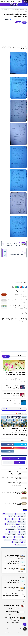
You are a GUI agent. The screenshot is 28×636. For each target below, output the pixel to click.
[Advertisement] (14, 35)
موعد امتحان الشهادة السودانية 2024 (20, 294)
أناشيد (7, 519)
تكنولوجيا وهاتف (21, 529)
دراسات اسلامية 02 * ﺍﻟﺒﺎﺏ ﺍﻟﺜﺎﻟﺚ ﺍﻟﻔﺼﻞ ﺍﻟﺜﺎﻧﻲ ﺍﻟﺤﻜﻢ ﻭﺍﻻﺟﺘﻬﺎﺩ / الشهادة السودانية (18, 306)
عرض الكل (6, 356)
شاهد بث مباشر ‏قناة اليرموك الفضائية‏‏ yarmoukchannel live (14, 483)
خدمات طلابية (12, 531)
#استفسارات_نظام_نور (20, 513)
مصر (23, 542)
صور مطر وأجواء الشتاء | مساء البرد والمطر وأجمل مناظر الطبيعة (11, 493)
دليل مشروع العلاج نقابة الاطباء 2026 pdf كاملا (11, 606)
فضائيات (16, 537)
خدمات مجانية (21, 534)
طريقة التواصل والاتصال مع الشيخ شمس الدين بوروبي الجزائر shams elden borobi (11, 619)
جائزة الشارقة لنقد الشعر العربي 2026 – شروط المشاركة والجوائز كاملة (11, 562)
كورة (15, 539)
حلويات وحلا (22, 531)
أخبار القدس (12, 516)
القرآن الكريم (21, 526)
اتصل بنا (20, 628)
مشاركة (8, 462)
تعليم (13, 526)
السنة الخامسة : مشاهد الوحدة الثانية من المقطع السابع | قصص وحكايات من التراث (11, 569)
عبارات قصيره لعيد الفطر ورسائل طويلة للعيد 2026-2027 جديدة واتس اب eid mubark (15, 374)
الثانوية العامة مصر (20, 524)
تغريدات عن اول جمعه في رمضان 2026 (11, 393)
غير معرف (24, 18)
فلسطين (22, 539)
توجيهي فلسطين (11, 529)
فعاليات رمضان (7, 537)
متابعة (20, 462)
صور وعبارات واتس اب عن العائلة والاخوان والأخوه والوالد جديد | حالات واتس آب (11, 472)
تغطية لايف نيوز (9, 632)
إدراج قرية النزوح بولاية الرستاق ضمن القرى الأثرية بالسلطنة (11, 503)
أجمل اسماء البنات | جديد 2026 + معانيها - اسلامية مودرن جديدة (11, 478)
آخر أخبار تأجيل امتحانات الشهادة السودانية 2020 (17, 299)
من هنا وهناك (15, 542)
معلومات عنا (8, 625)
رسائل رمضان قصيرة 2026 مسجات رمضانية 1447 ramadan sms (11, 401)
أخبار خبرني (22, 519)
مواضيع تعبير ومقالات (20, 544)
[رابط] (14, 63)
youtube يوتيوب (7, 513)
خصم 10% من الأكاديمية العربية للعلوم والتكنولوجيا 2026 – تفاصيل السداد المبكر (11, 594)
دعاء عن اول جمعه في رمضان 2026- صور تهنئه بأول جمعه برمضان (12, 386)
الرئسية (20, 625)
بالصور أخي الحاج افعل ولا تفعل (15, 497)
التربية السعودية (12, 521)
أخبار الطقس (21, 516)
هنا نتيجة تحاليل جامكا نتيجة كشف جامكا (12, 612)
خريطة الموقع (7, 628)
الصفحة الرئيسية (24, 9)
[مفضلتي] (24, 624)
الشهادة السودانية (17, 9)
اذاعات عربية (22, 521)
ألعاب (14, 519)
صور (23, 537)
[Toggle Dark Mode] (25, 629)
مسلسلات (8, 539)
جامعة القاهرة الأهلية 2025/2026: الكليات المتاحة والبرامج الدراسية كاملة (14, 429)
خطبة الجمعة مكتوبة (10, 534)
